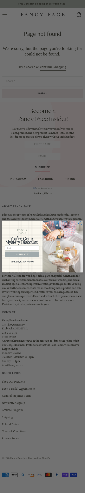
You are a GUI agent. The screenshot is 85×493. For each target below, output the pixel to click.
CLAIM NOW (22, 254)
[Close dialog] (80, 223)
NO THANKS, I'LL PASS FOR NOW (22, 262)
